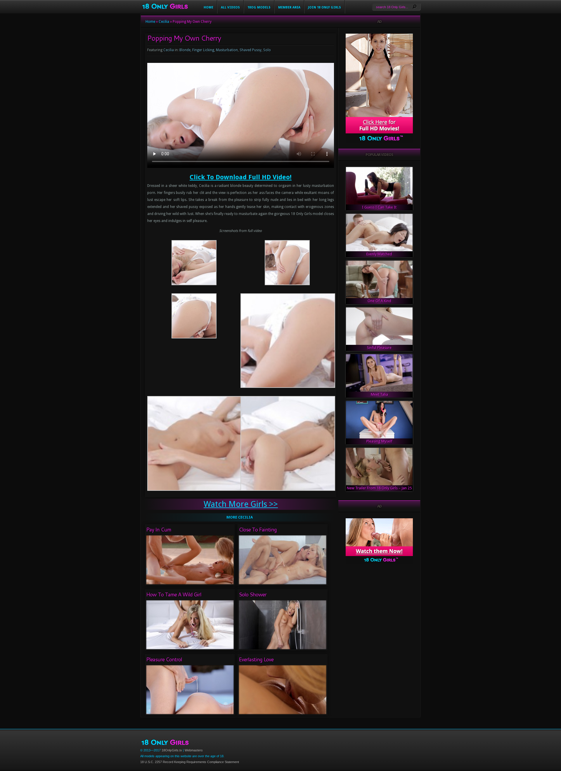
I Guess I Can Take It (379, 207)
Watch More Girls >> (241, 504)
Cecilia (164, 22)
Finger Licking (203, 50)
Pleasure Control (164, 659)
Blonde (185, 50)
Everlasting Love (256, 659)
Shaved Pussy (251, 50)
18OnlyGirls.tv (172, 750)
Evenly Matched (379, 254)
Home (208, 7)
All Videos (230, 7)
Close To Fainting (258, 529)
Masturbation (227, 50)
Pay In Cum (158, 529)
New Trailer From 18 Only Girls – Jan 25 (379, 488)
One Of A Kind (379, 301)
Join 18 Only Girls (324, 7)
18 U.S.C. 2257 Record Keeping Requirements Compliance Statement (189, 762)
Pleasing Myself (379, 441)
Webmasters (194, 750)
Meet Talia (379, 394)
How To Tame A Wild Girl (173, 594)
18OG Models (259, 7)
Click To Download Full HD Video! (241, 177)
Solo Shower (252, 594)
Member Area (289, 7)
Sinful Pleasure (379, 347)
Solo (267, 50)
